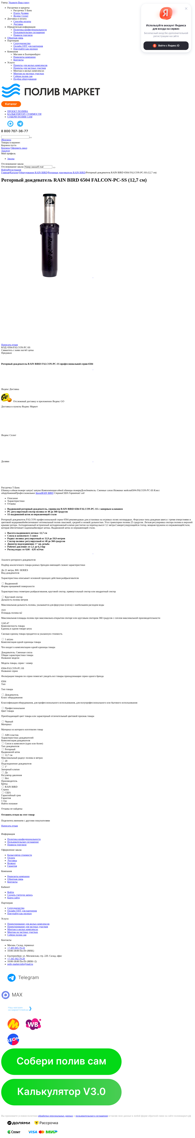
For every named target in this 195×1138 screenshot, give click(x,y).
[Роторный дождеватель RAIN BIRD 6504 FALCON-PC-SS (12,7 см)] (47, 276)
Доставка (18, 24)
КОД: (4, 347)
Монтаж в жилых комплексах (22, 929)
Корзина (5, 148)
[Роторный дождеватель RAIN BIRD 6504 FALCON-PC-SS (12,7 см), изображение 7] (47, 552)
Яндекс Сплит (20, 16)
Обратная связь (15, 38)
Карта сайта (13, 897)
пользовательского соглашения (92, 1116)
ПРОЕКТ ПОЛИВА (17, 111)
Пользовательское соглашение (29, 32)
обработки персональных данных (55, 1116)
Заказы (10, 158)
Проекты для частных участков (29, 68)
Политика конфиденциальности (30, 29)
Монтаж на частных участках (28, 73)
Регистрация (14, 169)
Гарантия (12, 866)
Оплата (11, 857)
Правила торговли (23, 35)
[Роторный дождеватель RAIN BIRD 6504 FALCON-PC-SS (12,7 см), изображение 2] (139, 276)
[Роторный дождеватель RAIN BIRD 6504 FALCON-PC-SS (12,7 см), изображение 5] (47, 460)
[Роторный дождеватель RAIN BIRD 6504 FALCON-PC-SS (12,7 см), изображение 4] (139, 368)
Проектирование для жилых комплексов (28, 924)
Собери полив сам (22, 76)
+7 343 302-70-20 (16, 958)
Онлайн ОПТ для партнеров (28, 46)
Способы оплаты (22, 21)
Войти (4, 169)
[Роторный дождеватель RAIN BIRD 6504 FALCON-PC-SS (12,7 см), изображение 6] (139, 460)
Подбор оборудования (24, 79)
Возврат (11, 863)
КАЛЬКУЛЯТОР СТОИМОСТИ (24, 114)
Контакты (18, 59)
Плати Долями (21, 13)
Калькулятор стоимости (19, 855)
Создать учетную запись (20, 895)
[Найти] (30, 137)
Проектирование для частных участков (27, 926)
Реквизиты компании (24, 57)
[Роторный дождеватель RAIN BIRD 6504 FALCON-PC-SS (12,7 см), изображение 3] (47, 368)
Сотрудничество (21, 43)
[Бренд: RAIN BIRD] (7, 358)
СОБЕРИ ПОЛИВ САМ (19, 116)
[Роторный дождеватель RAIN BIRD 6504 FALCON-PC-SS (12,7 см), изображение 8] (139, 552)
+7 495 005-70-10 (16, 948)
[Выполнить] (54, 167)
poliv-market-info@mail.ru (20, 964)
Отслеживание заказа (12, 166)
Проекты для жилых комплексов (30, 65)
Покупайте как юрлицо (25, 49)
